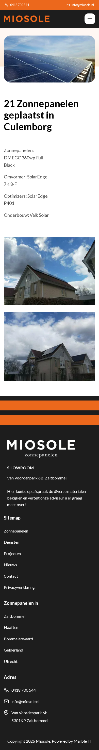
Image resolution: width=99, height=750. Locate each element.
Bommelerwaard (18, 638)
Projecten (12, 553)
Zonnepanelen (16, 530)
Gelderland (13, 649)
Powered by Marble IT (72, 741)
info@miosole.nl (83, 5)
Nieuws (10, 564)
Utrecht (11, 661)
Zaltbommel (14, 616)
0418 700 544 (19, 5)
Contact (11, 576)
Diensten (11, 542)
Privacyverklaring (19, 587)
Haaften (11, 627)
